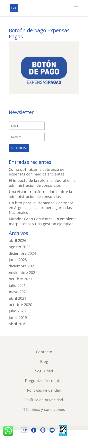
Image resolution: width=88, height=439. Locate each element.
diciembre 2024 (22, 253)
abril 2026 (17, 240)
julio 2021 (17, 285)
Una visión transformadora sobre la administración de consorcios (40, 194)
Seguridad (44, 371)
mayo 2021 (18, 291)
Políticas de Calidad (44, 390)
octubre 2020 (20, 304)
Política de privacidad (44, 399)
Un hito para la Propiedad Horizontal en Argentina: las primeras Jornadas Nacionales (41, 207)
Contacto (44, 351)
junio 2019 (18, 317)
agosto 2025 (19, 246)
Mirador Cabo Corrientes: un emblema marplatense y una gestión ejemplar (43, 221)
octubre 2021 (20, 278)
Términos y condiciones (44, 409)
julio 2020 (17, 310)
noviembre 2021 (23, 272)
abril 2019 (17, 323)
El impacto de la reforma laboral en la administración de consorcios (42, 183)
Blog (44, 361)
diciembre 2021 (22, 266)
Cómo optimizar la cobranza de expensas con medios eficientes (36, 171)
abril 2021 (17, 298)
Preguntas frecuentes (44, 380)
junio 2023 (18, 259)
